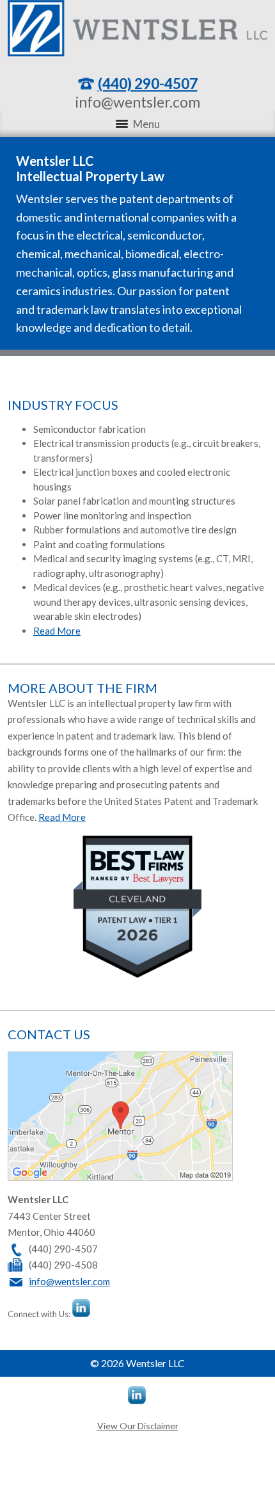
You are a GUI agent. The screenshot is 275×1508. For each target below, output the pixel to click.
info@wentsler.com (137, 102)
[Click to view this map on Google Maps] (120, 1177)
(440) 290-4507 (148, 83)
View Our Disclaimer (137, 1425)
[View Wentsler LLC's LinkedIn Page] (81, 1310)
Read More (57, 630)
